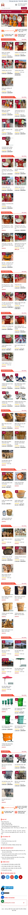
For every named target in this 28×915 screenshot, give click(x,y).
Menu (24, 11)
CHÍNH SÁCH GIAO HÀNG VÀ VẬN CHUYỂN (11, 868)
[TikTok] (2, 889)
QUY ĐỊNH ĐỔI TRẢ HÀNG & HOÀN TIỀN (11, 864)
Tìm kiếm (24, 8)
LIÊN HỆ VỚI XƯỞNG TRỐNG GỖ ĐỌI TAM (11, 844)
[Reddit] (3, 882)
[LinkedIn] (16, 877)
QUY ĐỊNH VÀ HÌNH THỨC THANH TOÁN (11, 866)
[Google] (12, 877)
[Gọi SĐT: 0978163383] (2, 901)
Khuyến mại (4, 842)
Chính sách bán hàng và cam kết (9, 841)
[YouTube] (20, 877)
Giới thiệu (4, 839)
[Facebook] (3, 877)
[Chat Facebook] (2, 893)
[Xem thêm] (14, 20)
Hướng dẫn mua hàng (7, 870)
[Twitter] (8, 877)
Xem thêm (24, 39)
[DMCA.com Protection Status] (5, 892)
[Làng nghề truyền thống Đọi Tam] (2, 4)
